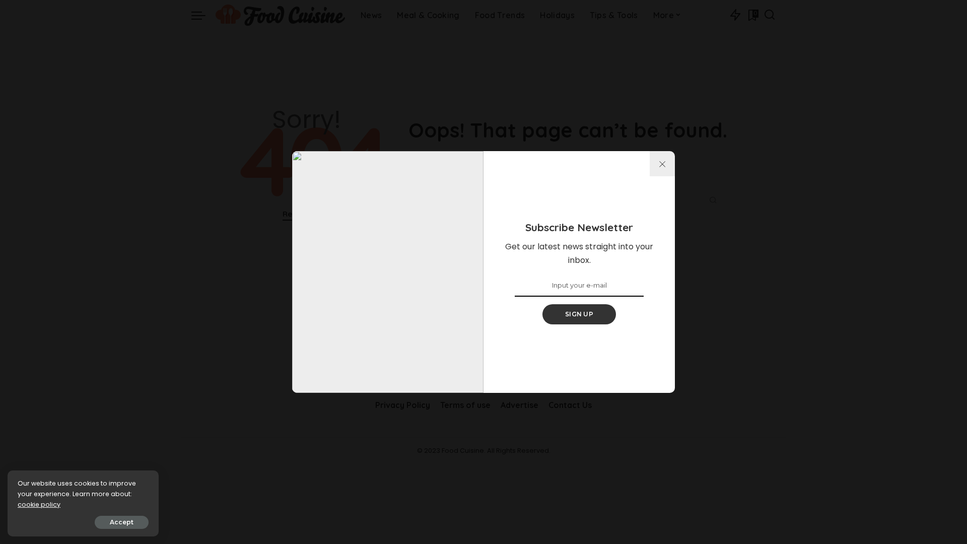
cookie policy (39, 504)
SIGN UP (579, 314)
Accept (121, 522)
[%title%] (662, 163)
